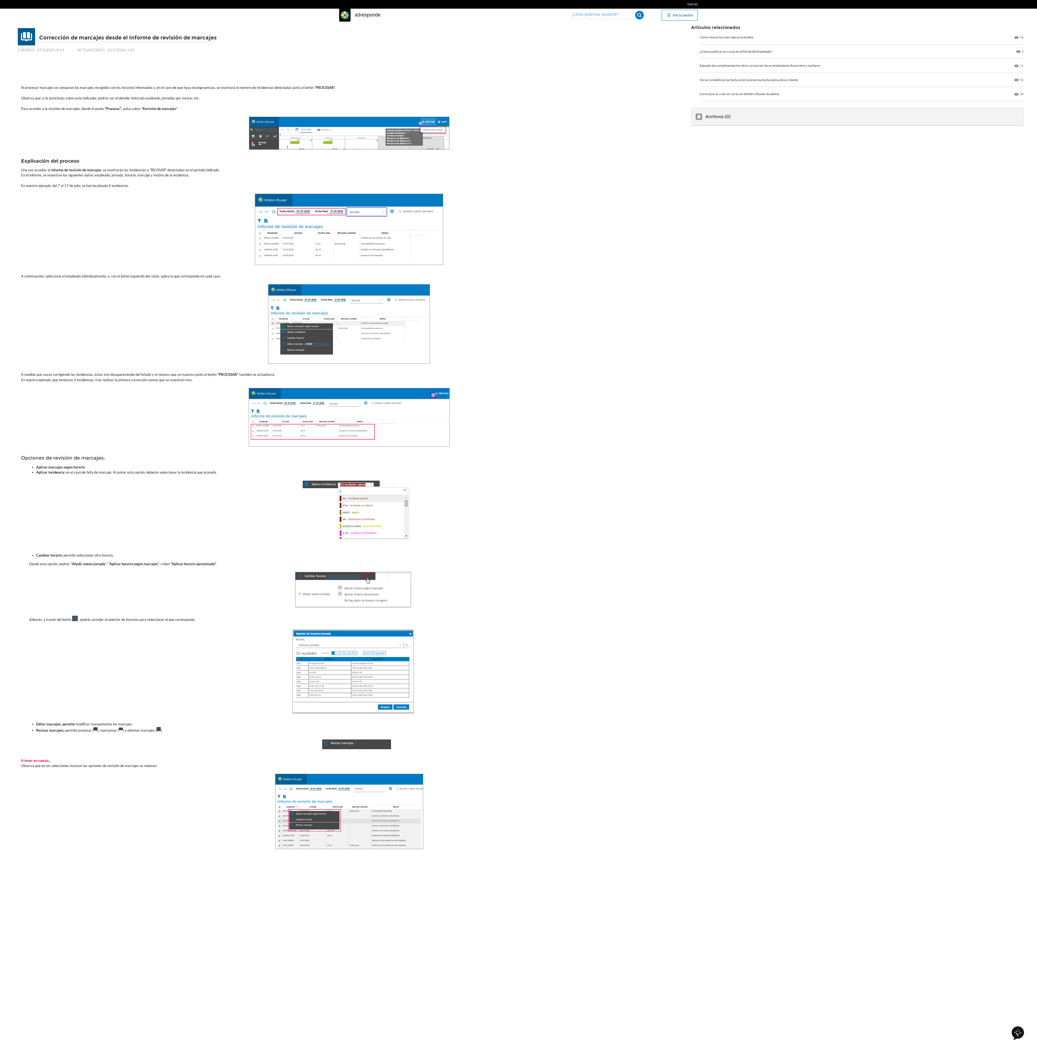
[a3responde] (345, 15)
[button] (639, 15)
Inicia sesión (683, 15)
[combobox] (601, 15)
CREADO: (26, 50)
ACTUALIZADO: (91, 50)
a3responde (368, 15)
